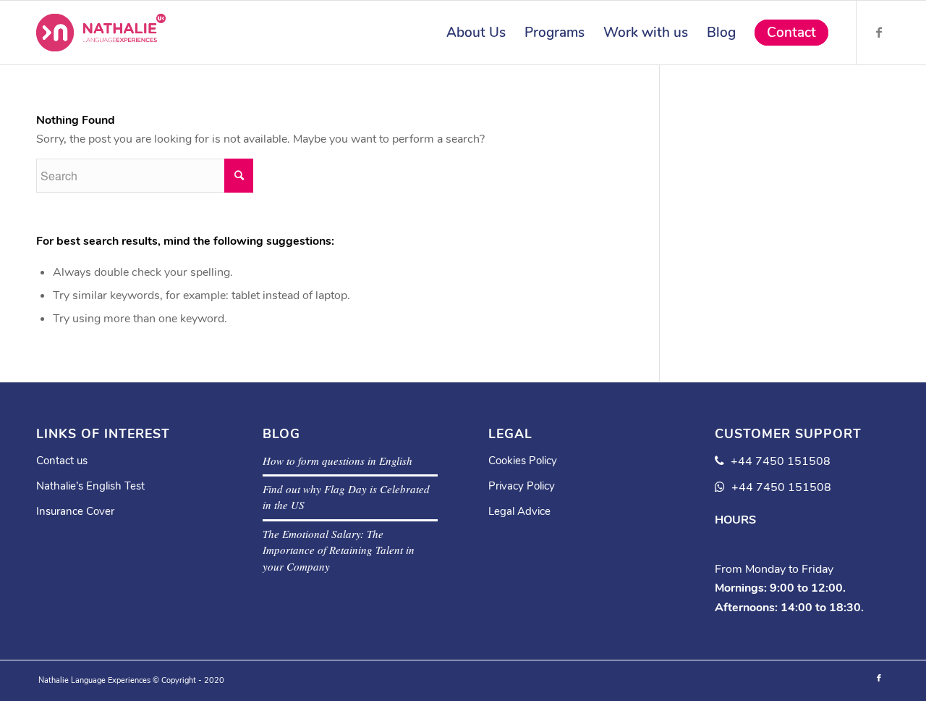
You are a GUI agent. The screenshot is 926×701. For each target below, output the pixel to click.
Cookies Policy (522, 460)
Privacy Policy (521, 486)
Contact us (62, 460)
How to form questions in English (337, 460)
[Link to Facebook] (879, 32)
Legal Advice (519, 511)
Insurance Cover (75, 511)
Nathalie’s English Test (90, 486)
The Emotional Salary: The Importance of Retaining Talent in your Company (339, 550)
